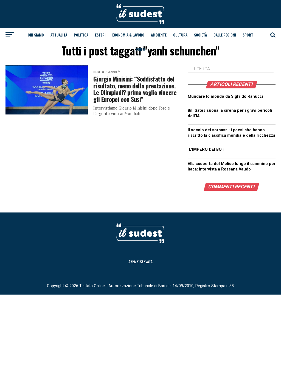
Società (200, 35)
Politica (81, 35)
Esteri (100, 35)
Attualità (58, 35)
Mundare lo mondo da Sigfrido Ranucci (225, 96)
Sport (248, 35)
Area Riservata (140, 261)
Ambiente (159, 35)
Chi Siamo (36, 35)
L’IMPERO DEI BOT (207, 149)
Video (140, 49)
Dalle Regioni (224, 35)
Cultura (180, 35)
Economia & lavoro (128, 35)
